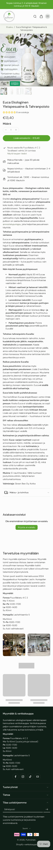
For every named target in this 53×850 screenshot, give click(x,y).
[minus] (6, 130)
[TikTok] (30, 776)
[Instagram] (23, 776)
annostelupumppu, (12, 224)
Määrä (7, 123)
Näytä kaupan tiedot (17, 153)
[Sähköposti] (37, 776)
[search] (35, 16)
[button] (9, 112)
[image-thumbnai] (3, 91)
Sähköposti (9, 809)
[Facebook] (15, 776)
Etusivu (9, 27)
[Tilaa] (46, 809)
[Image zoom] (26, 60)
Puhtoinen (31, 840)
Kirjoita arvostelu (26, 527)
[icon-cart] (41, 16)
